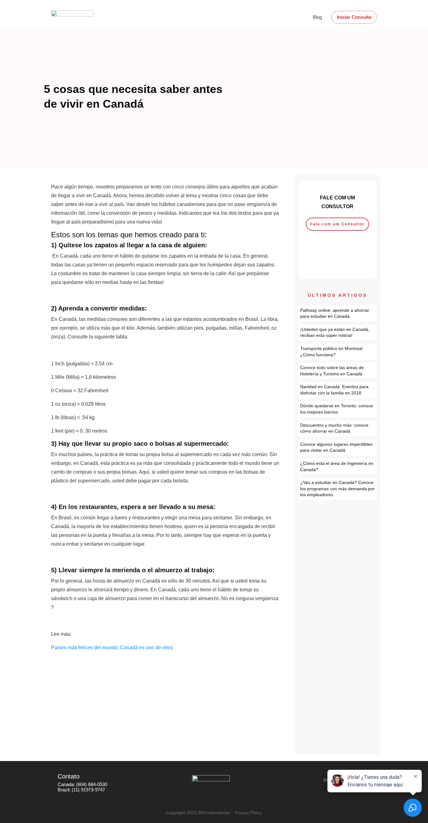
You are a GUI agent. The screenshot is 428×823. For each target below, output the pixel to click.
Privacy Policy (248, 812)
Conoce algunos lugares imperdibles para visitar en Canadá (337, 447)
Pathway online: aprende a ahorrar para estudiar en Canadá (337, 313)
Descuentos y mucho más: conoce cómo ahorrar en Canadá (337, 428)
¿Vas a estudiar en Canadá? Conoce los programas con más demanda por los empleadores (337, 489)
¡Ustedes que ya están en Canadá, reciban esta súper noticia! (337, 333)
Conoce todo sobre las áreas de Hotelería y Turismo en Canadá (337, 371)
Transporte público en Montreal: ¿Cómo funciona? (337, 352)
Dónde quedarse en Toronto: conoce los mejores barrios (337, 409)
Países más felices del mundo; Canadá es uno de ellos (112, 647)
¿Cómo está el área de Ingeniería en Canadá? (337, 467)
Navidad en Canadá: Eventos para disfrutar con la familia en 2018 (337, 390)
